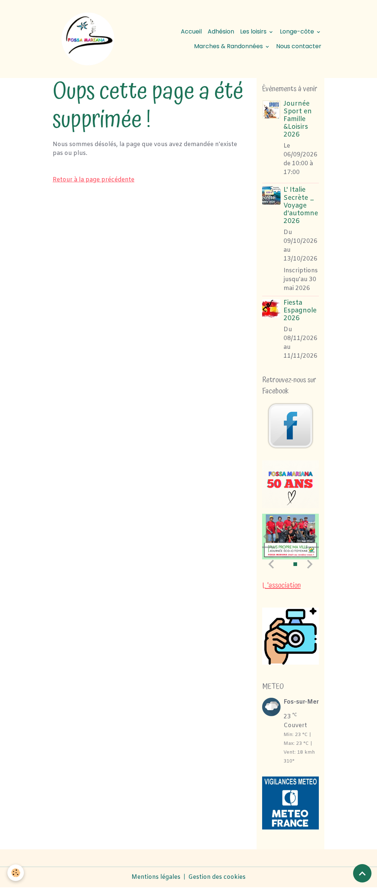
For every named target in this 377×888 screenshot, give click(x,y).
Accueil (191, 31)
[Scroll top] (362, 873)
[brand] (88, 39)
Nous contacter (298, 46)
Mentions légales (155, 877)
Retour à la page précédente (93, 180)
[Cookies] (15, 872)
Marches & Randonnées (229, 46)
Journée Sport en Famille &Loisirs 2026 (297, 119)
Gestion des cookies (217, 877)
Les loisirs (254, 31)
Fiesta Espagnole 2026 (300, 311)
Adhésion (221, 31)
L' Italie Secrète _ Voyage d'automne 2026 (300, 205)
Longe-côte (298, 31)
